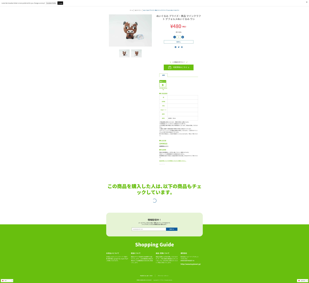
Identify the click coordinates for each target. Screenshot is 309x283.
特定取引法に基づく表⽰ (146, 275)
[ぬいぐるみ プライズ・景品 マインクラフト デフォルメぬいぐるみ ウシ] (124, 53)
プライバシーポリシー (163, 275)
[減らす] (174, 37)
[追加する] (182, 37)
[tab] (163, 75)
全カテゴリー (138, 10)
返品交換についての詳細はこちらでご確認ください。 (172, 161)
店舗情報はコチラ (163, 146)
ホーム (131, 10)
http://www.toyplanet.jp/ (191, 264)
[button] (175, 47)
